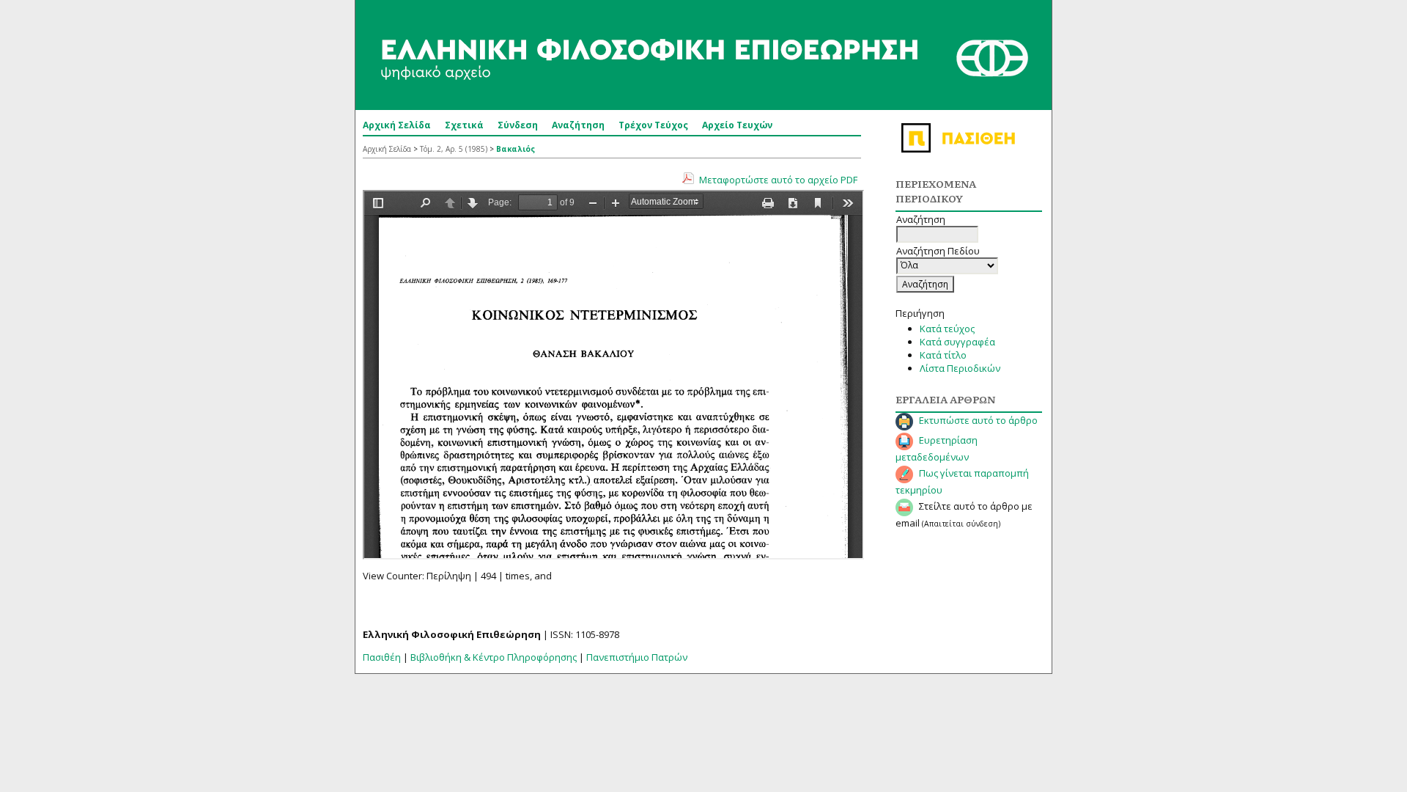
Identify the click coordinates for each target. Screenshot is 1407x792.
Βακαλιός (515, 149)
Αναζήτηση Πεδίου (938, 250)
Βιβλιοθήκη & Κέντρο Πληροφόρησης (493, 657)
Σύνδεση (518, 125)
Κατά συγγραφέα (957, 341)
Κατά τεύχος (947, 328)
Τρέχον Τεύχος (653, 125)
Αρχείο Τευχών (737, 125)
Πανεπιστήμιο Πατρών (636, 657)
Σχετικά (464, 125)
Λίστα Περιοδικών (960, 368)
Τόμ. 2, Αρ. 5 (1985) (453, 149)
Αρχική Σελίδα (397, 125)
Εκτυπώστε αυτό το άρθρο (978, 420)
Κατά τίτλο (943, 355)
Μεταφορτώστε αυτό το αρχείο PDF (778, 179)
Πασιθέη (382, 657)
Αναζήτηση (578, 125)
